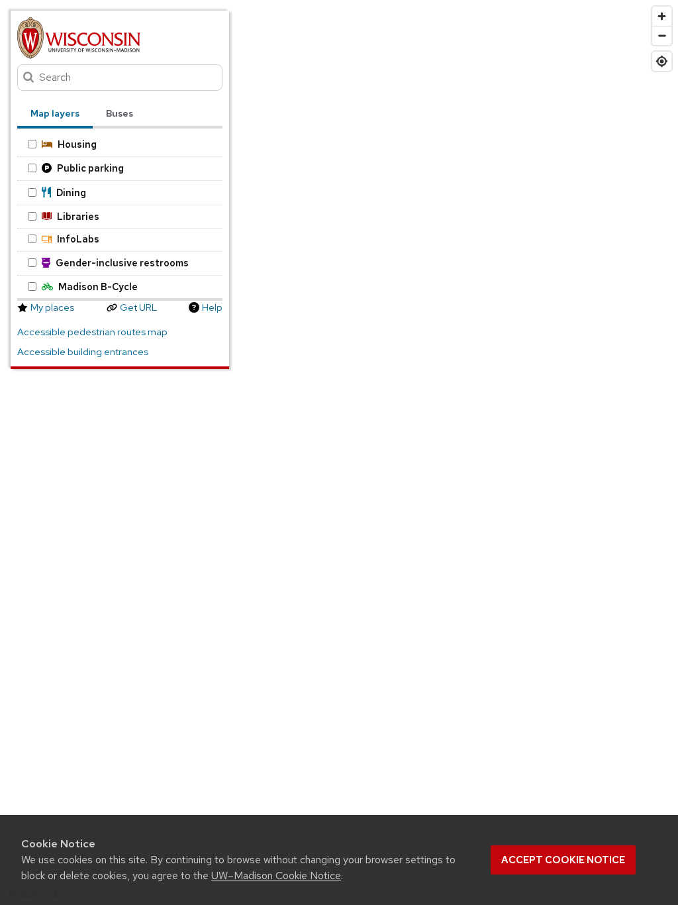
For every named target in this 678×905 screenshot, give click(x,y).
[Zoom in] (661, 16)
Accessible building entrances (82, 351)
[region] (339, 452)
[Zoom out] (661, 35)
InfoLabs (78, 239)
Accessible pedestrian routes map (92, 332)
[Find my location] (661, 61)
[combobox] (119, 77)
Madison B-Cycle (98, 286)
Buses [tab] (119, 113)
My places (52, 307)
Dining (71, 192)
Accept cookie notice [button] (563, 860)
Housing (77, 144)
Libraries (78, 216)
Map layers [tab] (54, 113)
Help (212, 307)
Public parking (90, 168)
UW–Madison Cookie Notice (276, 875)
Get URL (138, 307)
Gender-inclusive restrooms (122, 262)
